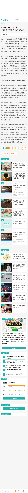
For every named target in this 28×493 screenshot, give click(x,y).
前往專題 (14, 348)
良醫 (2, 23)
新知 (4, 23)
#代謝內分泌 (5, 153)
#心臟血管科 (13, 153)
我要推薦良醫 (14, 409)
